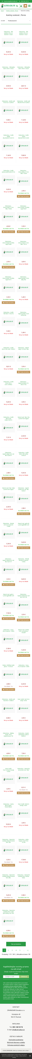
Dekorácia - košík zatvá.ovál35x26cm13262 (8, 171)
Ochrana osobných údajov (16, 1045)
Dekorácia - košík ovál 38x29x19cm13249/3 (23, 101)
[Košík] (25, 6)
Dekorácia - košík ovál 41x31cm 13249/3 (8, 101)
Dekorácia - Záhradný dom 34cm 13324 (23, 67)
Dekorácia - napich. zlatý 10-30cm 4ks (23, 348)
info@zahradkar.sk (18, 1030)
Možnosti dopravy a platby (16, 1042)
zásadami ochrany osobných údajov (13, 986)
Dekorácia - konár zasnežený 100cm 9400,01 (23, 734)
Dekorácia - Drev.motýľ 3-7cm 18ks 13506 (8, 207)
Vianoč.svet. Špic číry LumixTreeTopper (23, 417)
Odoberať (24, 976)
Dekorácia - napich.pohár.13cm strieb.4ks (23, 314)
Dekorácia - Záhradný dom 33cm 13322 (8, 67)
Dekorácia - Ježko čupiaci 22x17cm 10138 (23, 841)
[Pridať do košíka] (23, 196)
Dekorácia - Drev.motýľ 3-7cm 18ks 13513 (23, 243)
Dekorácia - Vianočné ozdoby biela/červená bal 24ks (8, 876)
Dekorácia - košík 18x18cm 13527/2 (8, 313)
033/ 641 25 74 (24, 1)
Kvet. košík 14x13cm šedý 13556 (23, 699)
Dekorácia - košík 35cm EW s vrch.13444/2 (8, 383)
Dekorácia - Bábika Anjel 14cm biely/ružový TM (8, 734)
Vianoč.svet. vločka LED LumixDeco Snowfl (23, 631)
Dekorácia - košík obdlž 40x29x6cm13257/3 (8, 136)
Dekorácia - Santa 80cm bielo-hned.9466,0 (8, 805)
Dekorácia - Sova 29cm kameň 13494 (8, 630)
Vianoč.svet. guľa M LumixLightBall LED (23, 524)
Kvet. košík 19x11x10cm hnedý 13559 (8, 770)
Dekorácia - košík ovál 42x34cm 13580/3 (8, 699)
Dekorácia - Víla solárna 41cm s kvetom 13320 (8, 33)
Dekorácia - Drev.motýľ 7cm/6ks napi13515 (8, 278)
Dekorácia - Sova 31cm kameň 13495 (23, 665)
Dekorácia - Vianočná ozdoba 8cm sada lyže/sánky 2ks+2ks (8, 912)
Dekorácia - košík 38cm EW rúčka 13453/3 (24, 454)
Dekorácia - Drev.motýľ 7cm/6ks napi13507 (23, 207)
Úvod (2, 10)
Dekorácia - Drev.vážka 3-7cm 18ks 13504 (23, 172)
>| (28, 950)
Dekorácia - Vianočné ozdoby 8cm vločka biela (23, 876)
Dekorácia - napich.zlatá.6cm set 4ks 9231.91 (8, 560)
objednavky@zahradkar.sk (10, 1)
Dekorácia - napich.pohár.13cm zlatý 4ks (23, 278)
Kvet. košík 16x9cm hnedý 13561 (23, 804)
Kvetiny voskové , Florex (12, 10)
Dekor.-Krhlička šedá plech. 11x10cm (8, 665)
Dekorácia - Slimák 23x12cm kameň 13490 (8, 525)
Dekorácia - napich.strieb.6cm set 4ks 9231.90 (24, 596)
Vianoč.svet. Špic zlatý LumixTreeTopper (8, 488)
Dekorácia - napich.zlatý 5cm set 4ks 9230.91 (8, 454)
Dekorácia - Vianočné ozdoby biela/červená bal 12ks (8, 841)
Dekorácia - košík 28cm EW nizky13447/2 (8, 418)
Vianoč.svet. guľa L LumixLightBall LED (8, 595)
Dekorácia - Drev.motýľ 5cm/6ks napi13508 (8, 243)
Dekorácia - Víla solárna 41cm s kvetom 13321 (23, 33)
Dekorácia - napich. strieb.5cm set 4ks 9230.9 (23, 489)
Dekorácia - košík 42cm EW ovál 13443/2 (8, 348)
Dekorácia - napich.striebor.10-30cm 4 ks (23, 383)
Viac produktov (16, 944)
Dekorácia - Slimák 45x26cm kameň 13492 (23, 560)
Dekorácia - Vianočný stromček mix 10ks (23, 769)
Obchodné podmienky (16, 1040)
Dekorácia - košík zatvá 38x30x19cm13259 (23, 136)
